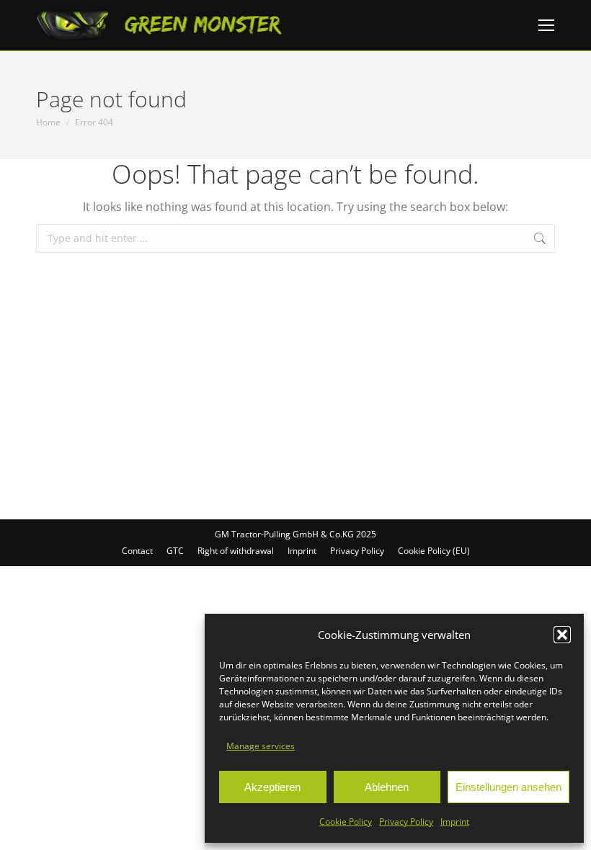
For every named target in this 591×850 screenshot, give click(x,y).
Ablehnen (387, 787)
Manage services (260, 746)
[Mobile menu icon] (546, 25)
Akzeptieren (272, 787)
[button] (562, 634)
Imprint (454, 821)
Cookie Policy (345, 821)
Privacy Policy (406, 821)
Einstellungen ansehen (508, 787)
